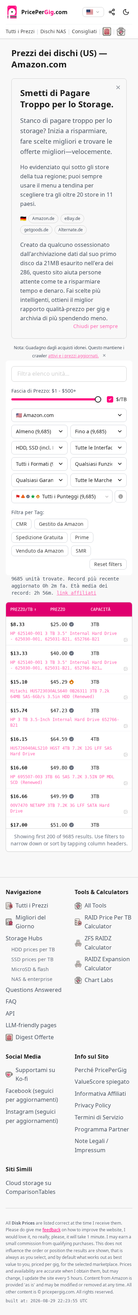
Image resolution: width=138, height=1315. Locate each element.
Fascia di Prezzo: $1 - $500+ (43, 390)
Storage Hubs (24, 938)
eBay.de (72, 218)
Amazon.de (43, 218)
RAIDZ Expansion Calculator (107, 963)
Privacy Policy (93, 1105)
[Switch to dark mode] (126, 12)
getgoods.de (36, 230)
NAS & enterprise (31, 979)
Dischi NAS (53, 31)
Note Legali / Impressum (91, 1145)
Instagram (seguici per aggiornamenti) (32, 1116)
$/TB (121, 399)
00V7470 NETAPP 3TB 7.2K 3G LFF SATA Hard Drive (59, 808)
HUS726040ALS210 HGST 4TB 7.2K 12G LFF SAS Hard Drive (61, 751)
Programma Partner (102, 1129)
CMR (21, 523)
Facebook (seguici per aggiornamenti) (32, 1095)
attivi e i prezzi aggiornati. (73, 356)
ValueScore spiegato (102, 1081)
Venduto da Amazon (40, 550)
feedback (51, 1230)
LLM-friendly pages (31, 1025)
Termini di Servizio (99, 1117)
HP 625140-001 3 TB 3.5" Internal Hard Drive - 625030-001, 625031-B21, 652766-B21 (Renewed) (63, 665)
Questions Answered (34, 990)
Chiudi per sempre (95, 326)
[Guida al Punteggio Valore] (121, 496)
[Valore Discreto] (71, 624)
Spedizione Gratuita (39, 537)
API (10, 1013)
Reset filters (108, 564)
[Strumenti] (121, 31)
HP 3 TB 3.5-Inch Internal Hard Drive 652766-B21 (64, 722)
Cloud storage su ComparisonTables (31, 1187)
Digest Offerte (35, 1037)
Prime (82, 537)
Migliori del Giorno (31, 922)
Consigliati (84, 31)
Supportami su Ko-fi (35, 1074)
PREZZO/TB (23, 609)
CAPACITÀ (100, 609)
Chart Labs (99, 980)
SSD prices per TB (32, 959)
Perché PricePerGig (101, 1070)
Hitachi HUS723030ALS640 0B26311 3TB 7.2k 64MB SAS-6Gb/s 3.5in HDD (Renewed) (59, 694)
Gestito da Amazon (61, 523)
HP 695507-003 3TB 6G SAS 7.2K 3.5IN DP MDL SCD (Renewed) (62, 779)
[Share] (111, 12)
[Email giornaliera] (107, 31)
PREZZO (57, 609)
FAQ (11, 1001)
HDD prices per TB (33, 949)
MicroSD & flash (30, 969)
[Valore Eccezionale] (71, 682)
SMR (81, 550)
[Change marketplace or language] (93, 12)
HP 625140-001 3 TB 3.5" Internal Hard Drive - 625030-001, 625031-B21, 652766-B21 (63, 636)
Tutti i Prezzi (20, 31)
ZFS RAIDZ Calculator (98, 942)
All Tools (96, 905)
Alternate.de (70, 230)
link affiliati (76, 593)
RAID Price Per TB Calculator (108, 922)
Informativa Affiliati (100, 1093)
